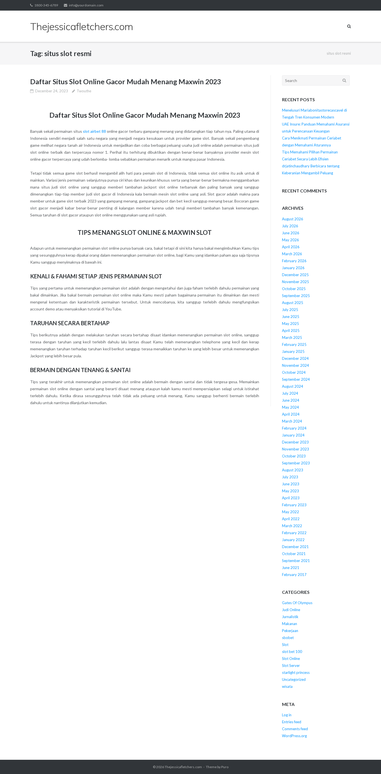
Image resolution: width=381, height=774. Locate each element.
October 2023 (294, 456)
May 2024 (290, 407)
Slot (285, 644)
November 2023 (295, 449)
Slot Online (291, 658)
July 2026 (290, 226)
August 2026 (292, 219)
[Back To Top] (367, 760)
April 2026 (291, 247)
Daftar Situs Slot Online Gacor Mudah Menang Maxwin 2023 (125, 81)
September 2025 (296, 295)
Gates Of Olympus (297, 603)
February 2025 (294, 344)
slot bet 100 (292, 651)
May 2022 (290, 512)
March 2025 (292, 337)
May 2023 (290, 491)
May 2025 (290, 323)
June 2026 (290, 233)
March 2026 (292, 254)
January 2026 (293, 268)
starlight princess (296, 672)
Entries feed (291, 722)
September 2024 (296, 379)
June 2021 (290, 567)
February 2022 (294, 533)
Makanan (289, 623)
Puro (224, 767)
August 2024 (292, 386)
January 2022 (293, 539)
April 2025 (291, 330)
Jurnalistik (290, 616)
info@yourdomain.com (86, 5)
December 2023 (295, 442)
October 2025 (294, 288)
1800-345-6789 (46, 5)
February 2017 (294, 574)
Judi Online (291, 609)
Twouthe (84, 91)
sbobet (288, 637)
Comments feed (295, 729)
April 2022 (291, 519)
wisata (287, 686)
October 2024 (294, 372)
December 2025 (295, 275)
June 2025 (290, 316)
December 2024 (295, 358)
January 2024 (293, 435)
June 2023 (290, 484)
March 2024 (292, 421)
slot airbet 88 (94, 131)
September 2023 (296, 463)
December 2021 (295, 546)
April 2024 (291, 414)
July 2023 (290, 477)
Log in (286, 715)
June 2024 (290, 400)
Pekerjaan (290, 630)
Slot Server (291, 665)
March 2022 (292, 526)
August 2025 (292, 302)
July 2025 (290, 309)
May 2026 (290, 240)
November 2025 (295, 281)
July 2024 (290, 393)
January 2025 (293, 351)
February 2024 (294, 428)
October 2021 (294, 553)
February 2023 (294, 505)
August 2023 (292, 470)
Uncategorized (294, 679)
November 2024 (295, 365)
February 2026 (294, 261)
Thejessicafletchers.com (183, 767)
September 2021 (296, 560)
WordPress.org (294, 736)
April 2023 (291, 498)
